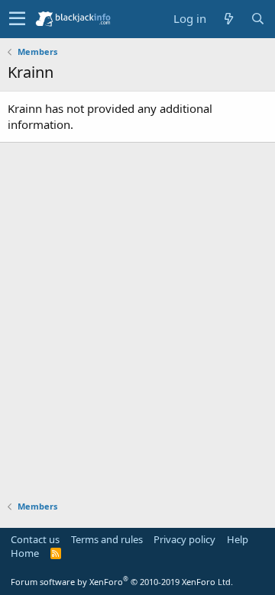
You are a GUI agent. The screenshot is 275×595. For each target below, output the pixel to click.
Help (237, 539)
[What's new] (228, 19)
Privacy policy (184, 539)
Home (25, 553)
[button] (17, 19)
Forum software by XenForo (122, 581)
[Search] (257, 19)
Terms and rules (107, 539)
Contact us (35, 539)
